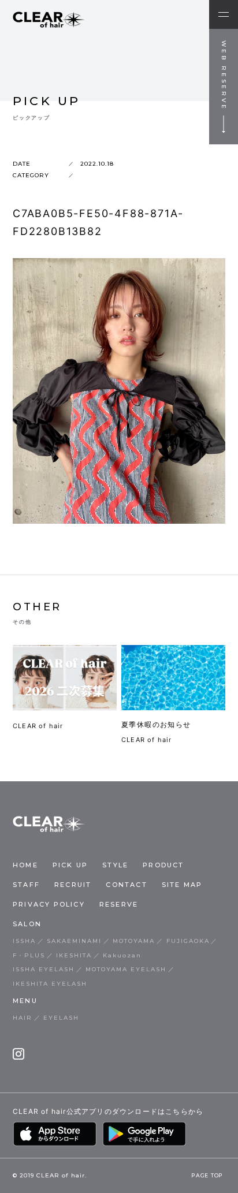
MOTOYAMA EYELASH (125, 969)
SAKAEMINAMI (74, 941)
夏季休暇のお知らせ (156, 724)
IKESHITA (74, 955)
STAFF (26, 885)
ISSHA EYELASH (44, 969)
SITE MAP (182, 885)
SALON (27, 924)
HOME (25, 865)
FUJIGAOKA (188, 941)
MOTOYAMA (134, 941)
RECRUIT (72, 885)
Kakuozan (122, 955)
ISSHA (24, 941)
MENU (25, 1001)
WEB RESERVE (224, 75)
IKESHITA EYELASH (50, 983)
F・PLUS (29, 955)
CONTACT (126, 885)
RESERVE (118, 904)
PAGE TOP (208, 1176)
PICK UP (70, 865)
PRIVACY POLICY (49, 904)
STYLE (115, 865)
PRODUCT (163, 865)
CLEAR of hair (38, 726)
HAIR (22, 1017)
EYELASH (61, 1017)
